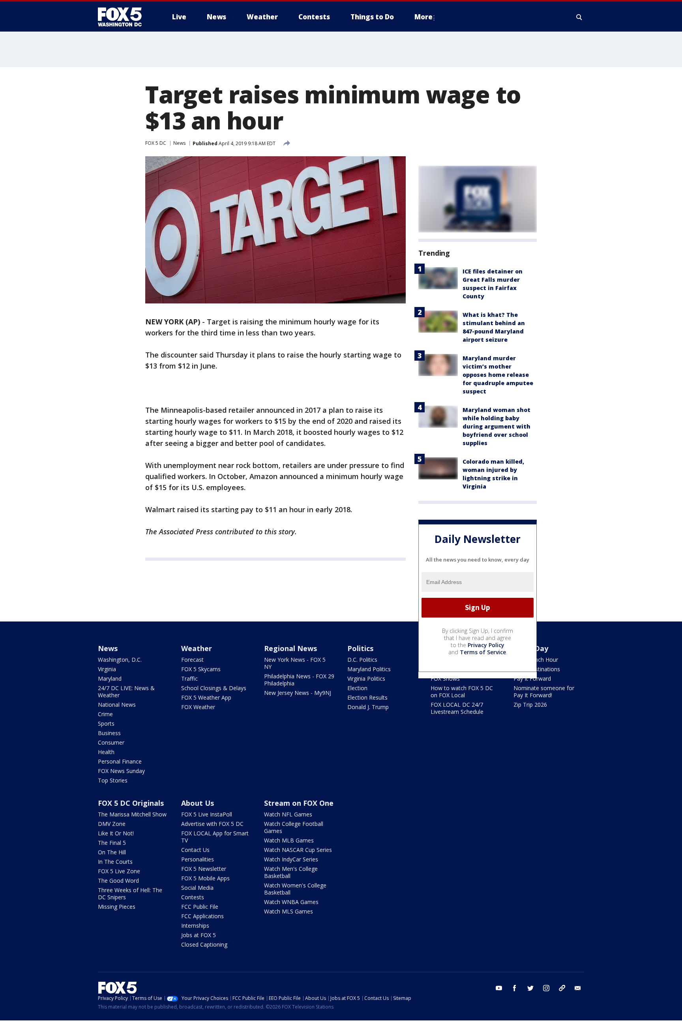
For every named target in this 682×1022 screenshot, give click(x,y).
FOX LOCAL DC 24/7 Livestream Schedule (457, 708)
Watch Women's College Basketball (295, 889)
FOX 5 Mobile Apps (205, 878)
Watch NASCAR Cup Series (298, 850)
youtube (499, 988)
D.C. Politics (362, 659)
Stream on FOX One (299, 803)
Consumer (111, 742)
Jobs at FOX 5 (198, 935)
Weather (196, 648)
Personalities (197, 859)
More (423, 16)
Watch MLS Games (288, 911)
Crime (105, 714)
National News (117, 704)
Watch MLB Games (289, 840)
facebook (514, 988)
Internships (195, 925)
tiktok (562, 988)
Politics (360, 648)
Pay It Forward (532, 678)
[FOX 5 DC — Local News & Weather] (124, 16)
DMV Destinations (536, 669)
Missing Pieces (116, 906)
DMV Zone (112, 823)
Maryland (110, 678)
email (577, 988)
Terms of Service (483, 652)
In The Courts (115, 861)
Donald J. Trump (368, 707)
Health (106, 752)
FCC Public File (199, 906)
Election (357, 688)
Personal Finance (120, 761)
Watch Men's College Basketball (291, 872)
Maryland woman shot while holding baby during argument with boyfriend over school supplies (496, 426)
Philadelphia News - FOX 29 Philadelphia (299, 679)
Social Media (197, 887)
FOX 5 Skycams (201, 669)
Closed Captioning (204, 944)
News (179, 143)
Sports (106, 723)
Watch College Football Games (293, 827)
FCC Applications (202, 916)
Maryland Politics (369, 669)
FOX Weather (198, 707)
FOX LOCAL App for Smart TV (215, 836)
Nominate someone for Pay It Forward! (543, 691)
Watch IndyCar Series (291, 859)
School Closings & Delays (213, 688)
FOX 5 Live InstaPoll (206, 814)
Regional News (290, 648)
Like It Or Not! (116, 833)
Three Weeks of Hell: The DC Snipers (130, 893)
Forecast (192, 659)
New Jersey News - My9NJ (297, 692)
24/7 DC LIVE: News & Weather (126, 691)
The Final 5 (112, 842)
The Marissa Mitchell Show (132, 814)
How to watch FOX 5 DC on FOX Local (462, 691)
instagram (546, 988)
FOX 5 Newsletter (203, 868)
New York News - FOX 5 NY (295, 663)
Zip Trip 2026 (530, 704)
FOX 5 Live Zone (119, 871)
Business (109, 733)
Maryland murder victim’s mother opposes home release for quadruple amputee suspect (498, 374)
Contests (192, 897)
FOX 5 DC (155, 143)
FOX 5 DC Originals (131, 803)
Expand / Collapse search (579, 17)
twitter (530, 988)
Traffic (189, 678)
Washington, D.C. (120, 659)
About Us (197, 803)
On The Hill (112, 852)
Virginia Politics (366, 678)
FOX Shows (445, 678)
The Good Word (118, 880)
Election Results (367, 697)
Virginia (107, 669)
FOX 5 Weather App (206, 697)
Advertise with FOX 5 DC (212, 823)
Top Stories (112, 780)
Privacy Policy (486, 645)
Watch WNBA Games (291, 902)
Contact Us (195, 850)
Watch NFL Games (288, 814)
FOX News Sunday (121, 771)
